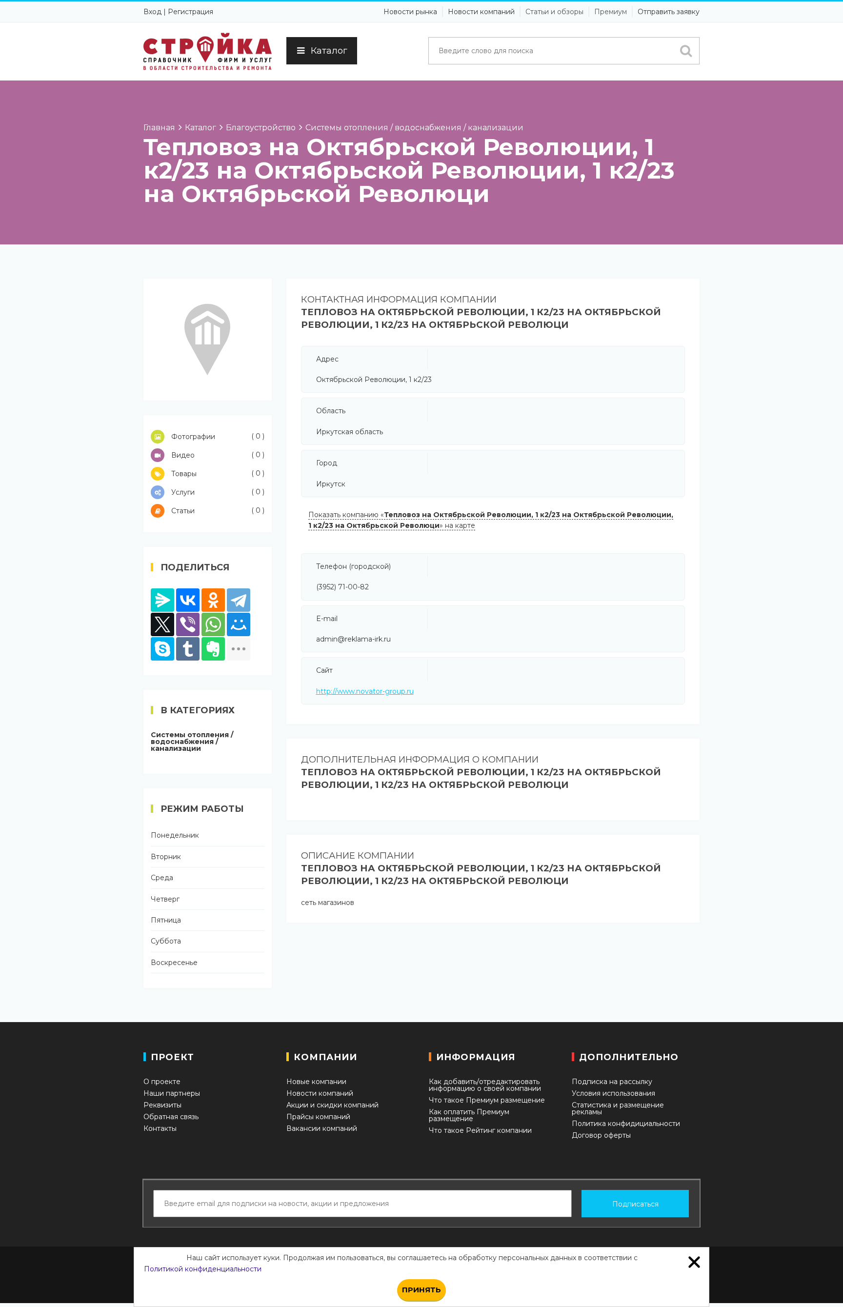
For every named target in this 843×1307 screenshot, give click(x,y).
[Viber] (188, 624)
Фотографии (216, 436)
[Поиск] (686, 50)
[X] (162, 624)
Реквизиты (162, 1105)
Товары (216, 473)
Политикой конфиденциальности (202, 1269)
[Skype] (162, 649)
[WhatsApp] (213, 624)
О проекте (162, 1081)
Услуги (216, 492)
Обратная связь (171, 1116)
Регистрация (190, 11)
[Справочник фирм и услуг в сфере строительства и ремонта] (207, 51)
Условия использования (613, 1093)
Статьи (216, 510)
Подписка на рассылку (612, 1081)
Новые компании (316, 1081)
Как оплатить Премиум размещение (469, 1115)
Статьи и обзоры (554, 11)
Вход (152, 11)
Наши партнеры (171, 1093)
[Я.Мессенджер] (162, 600)
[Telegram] (238, 600)
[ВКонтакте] (188, 600)
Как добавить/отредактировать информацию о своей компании (485, 1085)
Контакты (160, 1128)
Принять (421, 1289)
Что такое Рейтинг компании (480, 1130)
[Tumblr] (188, 649)
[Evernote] (213, 649)
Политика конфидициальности (626, 1123)
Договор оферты (601, 1135)
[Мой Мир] (238, 624)
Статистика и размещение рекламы (618, 1108)
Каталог (329, 50)
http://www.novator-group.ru (365, 691)
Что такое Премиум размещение (487, 1100)
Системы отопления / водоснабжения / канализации (192, 741)
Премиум (610, 11)
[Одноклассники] (213, 600)
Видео (216, 455)
